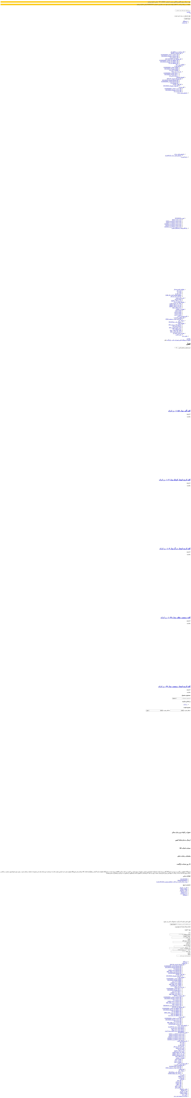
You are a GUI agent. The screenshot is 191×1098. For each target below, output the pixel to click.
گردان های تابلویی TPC (175, 331)
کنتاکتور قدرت (177, 66)
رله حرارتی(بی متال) (176, 71)
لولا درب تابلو (178, 1086)
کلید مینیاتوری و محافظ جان (177, 51)
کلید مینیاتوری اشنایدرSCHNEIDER (169, 54)
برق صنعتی (184, 22)
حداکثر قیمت (166, 710)
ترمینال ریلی (181, 320)
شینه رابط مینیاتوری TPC (175, 327)
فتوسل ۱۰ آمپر (177, 1060)
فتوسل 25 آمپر (177, 315)
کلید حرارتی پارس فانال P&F (174, 1022)
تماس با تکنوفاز (183, 890)
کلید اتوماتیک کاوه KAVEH (174, 973)
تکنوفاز (188, 340)
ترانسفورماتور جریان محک (177, 1029)
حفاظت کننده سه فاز (179, 289)
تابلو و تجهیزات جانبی (182, 316)
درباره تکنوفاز (184, 892)
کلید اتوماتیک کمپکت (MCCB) (174, 78)
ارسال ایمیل (173, 924)
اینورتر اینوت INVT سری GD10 (173, 221)
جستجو (174, 698)
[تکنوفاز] (183, 9)
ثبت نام (188, 943)
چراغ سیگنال (181, 1076)
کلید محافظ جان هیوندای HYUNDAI (169, 61)
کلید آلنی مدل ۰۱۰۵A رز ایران (179, 411)
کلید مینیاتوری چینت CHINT (174, 1001)
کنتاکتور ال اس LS (173, 70)
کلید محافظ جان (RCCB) (178, 1007)
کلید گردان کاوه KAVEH (175, 1066)
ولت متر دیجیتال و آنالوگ (175, 306)
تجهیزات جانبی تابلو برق (178, 333)
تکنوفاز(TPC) (181, 323)
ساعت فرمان (178, 299)
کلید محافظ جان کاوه (176, 1014)
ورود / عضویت (187, 936)
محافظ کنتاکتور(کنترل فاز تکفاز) (173, 295)
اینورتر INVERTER (179, 218)
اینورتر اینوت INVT (176, 219)
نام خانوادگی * (186, 948)
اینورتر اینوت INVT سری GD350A (172, 226)
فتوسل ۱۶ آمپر (177, 1062)
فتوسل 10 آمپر (177, 312)
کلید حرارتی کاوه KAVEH (175, 1024)
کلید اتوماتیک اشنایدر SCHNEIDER (169, 81)
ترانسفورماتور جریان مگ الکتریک (173, 155)
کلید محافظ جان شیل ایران (174, 1015)
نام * (189, 946)
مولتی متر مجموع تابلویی (175, 303)
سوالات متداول (183, 889)
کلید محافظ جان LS (173, 63)
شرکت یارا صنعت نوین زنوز (180, 1096)
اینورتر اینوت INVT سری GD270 (173, 225)
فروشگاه (185, 21)
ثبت (189, 952)
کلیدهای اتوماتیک (180, 77)
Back (189, 954)
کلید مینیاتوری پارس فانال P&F (173, 1002)
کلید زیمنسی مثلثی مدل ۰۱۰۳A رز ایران (175, 617)
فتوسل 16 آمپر (177, 313)
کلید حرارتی (181, 87)
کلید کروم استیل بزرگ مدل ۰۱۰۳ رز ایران (174, 549)
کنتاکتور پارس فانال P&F (175, 984)
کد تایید (188, 942)
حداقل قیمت (187, 710)
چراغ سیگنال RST (176, 307)
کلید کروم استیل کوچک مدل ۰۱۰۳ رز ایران (174, 480)
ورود (189, 939)
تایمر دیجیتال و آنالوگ (176, 300)
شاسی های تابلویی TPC (175, 330)
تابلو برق (182, 1075)
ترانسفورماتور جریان (182, 93)
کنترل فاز (179, 290)
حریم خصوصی (183, 893)
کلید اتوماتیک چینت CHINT (174, 970)
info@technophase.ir (182, 880)
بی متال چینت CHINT (176, 992)
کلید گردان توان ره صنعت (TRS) (173, 319)
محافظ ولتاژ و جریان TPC (175, 324)
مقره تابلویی (178, 334)
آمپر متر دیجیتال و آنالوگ (175, 305)
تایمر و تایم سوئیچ (180, 298)
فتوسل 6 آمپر (178, 310)
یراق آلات (169, 340)
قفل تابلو (179, 1080)
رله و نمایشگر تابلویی (182, 1041)
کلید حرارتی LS (177, 91)
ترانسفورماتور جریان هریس (177, 1028)
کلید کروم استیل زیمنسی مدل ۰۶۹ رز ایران (174, 686)
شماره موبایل (187, 934)
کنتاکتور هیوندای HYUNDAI (171, 68)
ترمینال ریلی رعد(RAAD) (175, 322)
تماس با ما (184, 336)
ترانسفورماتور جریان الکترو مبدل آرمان (174, 1031)
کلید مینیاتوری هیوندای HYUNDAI (170, 56)
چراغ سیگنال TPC (176, 329)
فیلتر (147, 710)
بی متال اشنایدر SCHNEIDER (171, 73)
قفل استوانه (178, 1082)
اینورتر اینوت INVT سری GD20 (173, 222)
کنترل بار (179, 292)
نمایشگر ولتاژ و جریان (179, 302)
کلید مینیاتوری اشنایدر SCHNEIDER (172, 997)
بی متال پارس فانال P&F (175, 994)
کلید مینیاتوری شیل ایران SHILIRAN (172, 1005)
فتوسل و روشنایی (180, 309)
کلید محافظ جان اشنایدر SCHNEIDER (168, 60)
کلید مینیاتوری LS (174, 57)
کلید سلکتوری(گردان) (179, 317)
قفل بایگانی (178, 1084)
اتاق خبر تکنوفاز (183, 887)
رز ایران (185, 704)
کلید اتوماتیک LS (174, 83)
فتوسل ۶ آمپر (178, 1059)
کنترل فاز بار (178, 293)
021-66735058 (183, 879)
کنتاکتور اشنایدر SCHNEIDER (171, 67)
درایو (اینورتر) (184, 157)
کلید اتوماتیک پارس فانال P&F (174, 971)
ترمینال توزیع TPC (176, 326)
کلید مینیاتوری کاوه (176, 1004)
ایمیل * (188, 949)
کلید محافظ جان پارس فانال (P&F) (172, 1012)
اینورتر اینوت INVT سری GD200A (172, 224)
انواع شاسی (181, 1069)
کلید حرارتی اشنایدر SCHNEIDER (173, 88)
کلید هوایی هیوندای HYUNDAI (170, 85)
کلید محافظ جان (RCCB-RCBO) (173, 59)
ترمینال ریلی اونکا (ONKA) (174, 1073)
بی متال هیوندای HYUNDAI (171, 74)
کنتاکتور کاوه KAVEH (176, 985)
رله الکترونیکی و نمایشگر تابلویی (179, 228)
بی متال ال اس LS (173, 76)
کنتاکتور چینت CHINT (176, 983)
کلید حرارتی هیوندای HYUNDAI (173, 90)
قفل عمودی (178, 1083)
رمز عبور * (187, 951)
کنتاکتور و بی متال (179, 64)
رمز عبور (188, 937)
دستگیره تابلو (178, 1087)
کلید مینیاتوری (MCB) (176, 53)
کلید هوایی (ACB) (177, 84)
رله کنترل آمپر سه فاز (175, 296)
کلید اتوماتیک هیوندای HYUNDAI (170, 80)
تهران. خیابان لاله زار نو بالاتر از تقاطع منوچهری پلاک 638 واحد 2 (171, 881)
